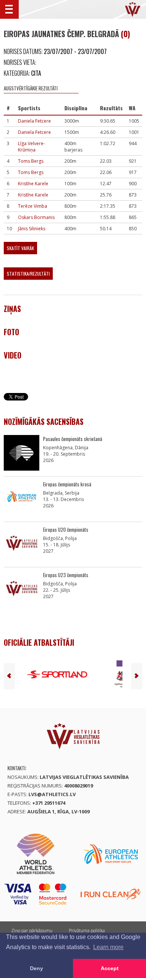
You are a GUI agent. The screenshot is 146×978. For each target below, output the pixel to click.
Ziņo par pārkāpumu (31, 930)
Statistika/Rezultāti (28, 273)
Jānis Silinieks (31, 228)
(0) (125, 33)
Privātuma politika (87, 930)
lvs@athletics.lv (52, 794)
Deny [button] (36, 968)
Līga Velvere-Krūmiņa (31, 146)
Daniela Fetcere (34, 121)
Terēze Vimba (32, 206)
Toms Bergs (30, 161)
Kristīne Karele (33, 183)
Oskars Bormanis (36, 217)
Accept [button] (110, 968)
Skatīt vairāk (20, 248)
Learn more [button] (108, 947)
